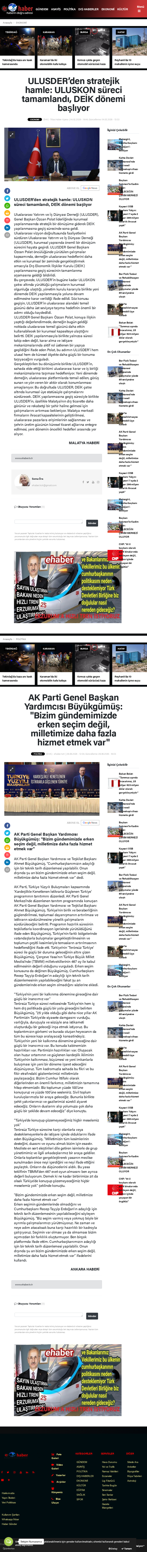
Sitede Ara (132, 1462)
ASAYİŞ (56, 9)
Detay (114, 1548)
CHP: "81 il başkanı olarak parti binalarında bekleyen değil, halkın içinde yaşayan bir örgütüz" (128, 555)
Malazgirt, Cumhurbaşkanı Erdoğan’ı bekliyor (128, 144)
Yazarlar (60, 1475)
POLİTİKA (70, 9)
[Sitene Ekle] (10, 1480)
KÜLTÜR (122, 9)
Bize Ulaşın (56, 1500)
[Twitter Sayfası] (9, 1472)
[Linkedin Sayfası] (28, 1472)
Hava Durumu (109, 1462)
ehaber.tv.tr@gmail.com (44, 485)
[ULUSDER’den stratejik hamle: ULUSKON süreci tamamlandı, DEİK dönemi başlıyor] (51, 154)
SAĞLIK (81, 1494)
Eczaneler (107, 1476)
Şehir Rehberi (109, 1499)
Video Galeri (57, 1466)
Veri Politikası (9, 1502)
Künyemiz (56, 1492)
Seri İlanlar (107, 1494)
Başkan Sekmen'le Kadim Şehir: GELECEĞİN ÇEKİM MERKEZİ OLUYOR (128, 189)
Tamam (128, 1548)
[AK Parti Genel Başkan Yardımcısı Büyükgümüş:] (51, 788)
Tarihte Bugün (109, 1485)
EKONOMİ (107, 9)
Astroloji (131, 1480)
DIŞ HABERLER (88, 9)
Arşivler (61, 1481)
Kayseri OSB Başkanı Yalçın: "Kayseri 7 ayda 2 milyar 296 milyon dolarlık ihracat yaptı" (129, 215)
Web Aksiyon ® (136, 1546)
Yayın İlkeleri (8, 1497)
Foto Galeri (56, 1456)
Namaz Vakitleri (110, 1471)
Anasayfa (8, 22)
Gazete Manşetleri (107, 1505)
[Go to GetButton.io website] (8, 1548)
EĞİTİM (81, 1490)
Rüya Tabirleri (134, 1476)
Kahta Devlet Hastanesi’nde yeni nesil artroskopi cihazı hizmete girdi (128, 165)
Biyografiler (133, 1471)
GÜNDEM (42, 9)
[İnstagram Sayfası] (15, 1472)
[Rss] (34, 1472)
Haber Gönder (9, 1524)
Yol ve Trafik (108, 1466)
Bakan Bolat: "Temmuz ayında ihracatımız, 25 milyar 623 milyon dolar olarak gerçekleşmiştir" (129, 332)
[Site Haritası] (4, 1480)
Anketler (131, 1466)
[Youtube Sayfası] (22, 1472)
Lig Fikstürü (108, 1480)
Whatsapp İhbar (10, 1519)
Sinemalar (107, 1490)
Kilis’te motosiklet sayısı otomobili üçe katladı (128, 309)
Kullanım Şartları (11, 1514)
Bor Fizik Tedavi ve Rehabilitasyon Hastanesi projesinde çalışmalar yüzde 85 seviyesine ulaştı (129, 285)
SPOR (80, 1499)
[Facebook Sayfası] (3, 1472)
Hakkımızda (8, 1493)
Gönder (92, 523)
